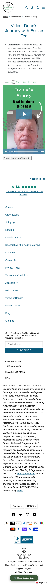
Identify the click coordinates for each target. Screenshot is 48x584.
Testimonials (16, 17)
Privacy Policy (12, 267)
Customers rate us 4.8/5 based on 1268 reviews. (24, 193)
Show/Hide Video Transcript (17, 158)
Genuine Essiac (20, 561)
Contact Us (11, 260)
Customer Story (30, 17)
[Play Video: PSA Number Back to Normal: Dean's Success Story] (24, 114)
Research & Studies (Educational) (23, 245)
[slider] (26, 151)
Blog (7, 313)
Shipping (10, 222)
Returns (9, 230)
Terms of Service (14, 298)
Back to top (37, 179)
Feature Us (11, 252)
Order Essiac (12, 214)
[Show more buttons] (42, 151)
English (16, 506)
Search (9, 207)
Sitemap (9, 320)
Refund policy (12, 305)
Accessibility (11, 283)
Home (5, 17)
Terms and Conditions (17, 275)
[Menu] (43, 7)
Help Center (11, 290)
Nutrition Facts (13, 237)
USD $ (30, 506)
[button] (41, 582)
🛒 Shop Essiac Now (24, 578)
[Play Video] (5, 151)
